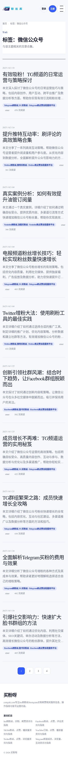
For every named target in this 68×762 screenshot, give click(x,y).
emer (7, 110)
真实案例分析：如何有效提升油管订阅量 (32, 196)
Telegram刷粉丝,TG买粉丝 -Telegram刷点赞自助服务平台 (29, 105)
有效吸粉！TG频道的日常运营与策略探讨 (33, 77)
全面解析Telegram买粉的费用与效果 (33, 560)
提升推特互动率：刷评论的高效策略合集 (32, 137)
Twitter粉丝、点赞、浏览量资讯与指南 (17, 741)
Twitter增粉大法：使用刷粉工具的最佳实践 (34, 315)
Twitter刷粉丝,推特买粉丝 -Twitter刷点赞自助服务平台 (28, 165)
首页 (5, 23)
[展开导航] (61, 9)
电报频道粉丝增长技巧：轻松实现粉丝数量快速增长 (32, 256)
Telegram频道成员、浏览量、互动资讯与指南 (49, 741)
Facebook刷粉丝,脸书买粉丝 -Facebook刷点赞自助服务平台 (30, 409)
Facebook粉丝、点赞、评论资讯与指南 (49, 723)
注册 (52, 8)
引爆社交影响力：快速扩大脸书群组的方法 (32, 620)
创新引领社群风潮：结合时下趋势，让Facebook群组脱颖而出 (34, 378)
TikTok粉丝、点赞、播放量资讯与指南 (18, 732)
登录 (44, 8)
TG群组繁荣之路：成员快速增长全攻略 (33, 500)
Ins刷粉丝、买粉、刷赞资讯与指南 (18, 723)
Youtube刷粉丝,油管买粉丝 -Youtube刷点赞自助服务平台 (29, 224)
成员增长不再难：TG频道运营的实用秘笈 (33, 441)
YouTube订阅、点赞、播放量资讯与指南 (49, 732)
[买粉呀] (13, 8)
